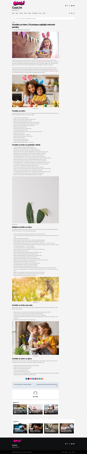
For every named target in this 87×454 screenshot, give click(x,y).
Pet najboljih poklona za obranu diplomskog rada (35, 411)
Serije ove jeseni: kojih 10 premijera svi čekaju (19, 431)
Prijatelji (21, 13)
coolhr (16, 29)
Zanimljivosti (20, 408)
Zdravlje (29, 13)
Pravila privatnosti (65, 452)
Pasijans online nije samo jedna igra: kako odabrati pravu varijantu (35, 431)
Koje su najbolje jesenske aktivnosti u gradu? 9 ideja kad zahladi (66, 431)
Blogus (25, 452)
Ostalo (43, 13)
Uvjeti (70, 452)
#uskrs (28, 29)
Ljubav (17, 13)
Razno (47, 428)
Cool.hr (17, 7)
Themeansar (29, 452)
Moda (13, 13)
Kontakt (73, 452)
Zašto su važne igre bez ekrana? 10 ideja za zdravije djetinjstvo (19, 411)
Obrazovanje (34, 13)
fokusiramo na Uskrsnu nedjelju (44, 60)
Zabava (31, 428)
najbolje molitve (52, 69)
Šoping (50, 408)
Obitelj (25, 13)
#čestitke (25, 29)
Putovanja (67, 427)
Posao (40, 13)
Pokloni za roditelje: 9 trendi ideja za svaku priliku (49, 411)
